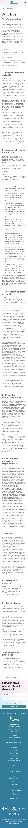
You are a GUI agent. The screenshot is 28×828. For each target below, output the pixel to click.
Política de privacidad (14, 823)
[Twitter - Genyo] (13, 814)
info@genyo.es (14, 798)
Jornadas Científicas (14, 778)
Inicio (3, 8)
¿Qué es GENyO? (14, 753)
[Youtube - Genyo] (15, 814)
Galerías (14, 781)
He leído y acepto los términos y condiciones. (13, 702)
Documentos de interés (14, 726)
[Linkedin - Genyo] (18, 814)
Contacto (14, 767)
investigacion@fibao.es (11, 65)
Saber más (14, 703)
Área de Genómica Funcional (14, 740)
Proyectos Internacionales (14, 744)
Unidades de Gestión (14, 758)
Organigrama (14, 731)
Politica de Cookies (17, 821)
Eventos (14, 776)
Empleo (14, 765)
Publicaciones (14, 747)
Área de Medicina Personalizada (14, 742)
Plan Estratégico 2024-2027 (14, 760)
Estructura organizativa (14, 729)
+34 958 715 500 (14, 795)
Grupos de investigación (14, 737)
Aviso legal (8, 821)
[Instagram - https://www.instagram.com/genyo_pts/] (10, 814)
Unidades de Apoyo (14, 755)
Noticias (14, 773)
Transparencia (14, 763)
